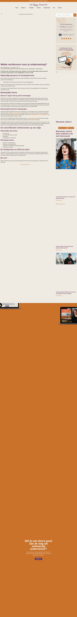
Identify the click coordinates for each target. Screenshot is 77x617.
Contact (60, 7)
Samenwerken (47, 7)
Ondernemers (32, 68)
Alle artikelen (4, 68)
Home (16, 7)
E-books (39, 7)
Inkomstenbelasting (23, 68)
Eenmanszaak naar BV (13, 68)
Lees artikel (59, 200)
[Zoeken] (74, 15)
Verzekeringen (38, 68)
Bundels (23, 7)
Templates (31, 7)
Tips (54, 7)
